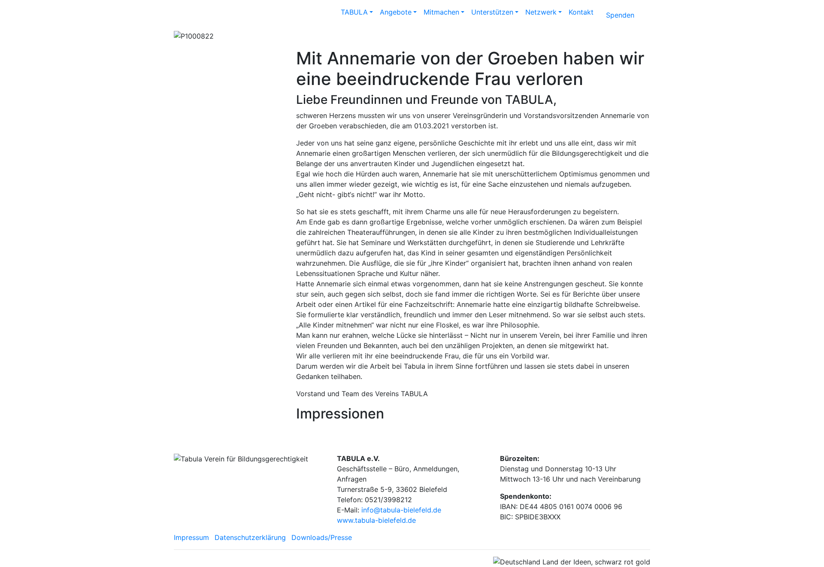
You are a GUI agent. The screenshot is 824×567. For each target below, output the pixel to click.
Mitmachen (441, 12)
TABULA (354, 12)
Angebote (396, 12)
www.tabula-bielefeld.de (376, 520)
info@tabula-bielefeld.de (401, 510)
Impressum (191, 537)
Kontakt (581, 12)
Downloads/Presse (321, 537)
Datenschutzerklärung (250, 537)
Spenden (620, 15)
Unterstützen (492, 12)
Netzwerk (541, 12)
